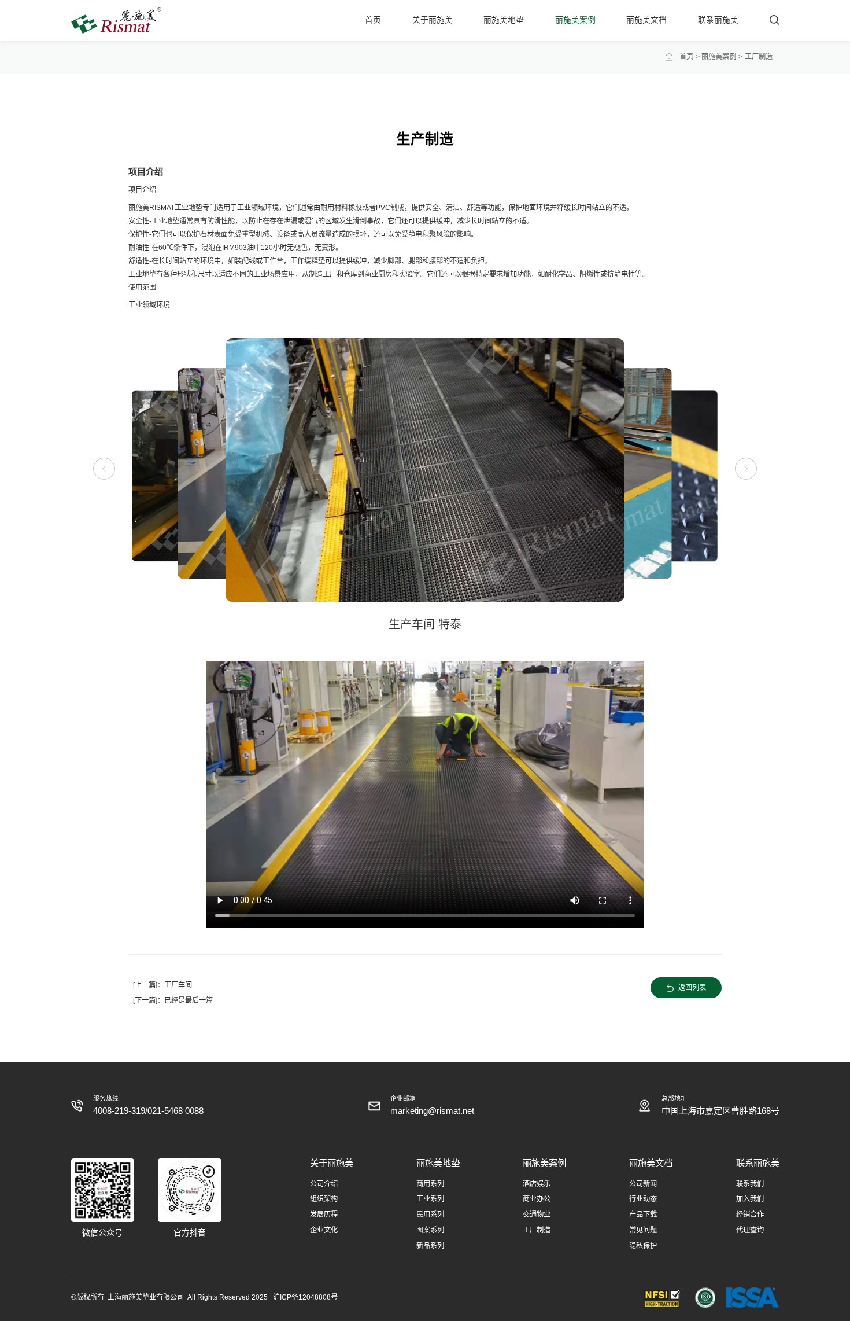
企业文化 (324, 1230)
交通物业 (536, 1214)
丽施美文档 (646, 20)
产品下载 (643, 1214)
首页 (373, 20)
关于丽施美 (432, 20)
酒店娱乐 (536, 1184)
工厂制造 (536, 1230)
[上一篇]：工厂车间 (162, 985)
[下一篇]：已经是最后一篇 (173, 1000)
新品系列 (430, 1246)
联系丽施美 (718, 20)
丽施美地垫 (503, 20)
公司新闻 (643, 1184)
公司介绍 (324, 1184)
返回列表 (692, 988)
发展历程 (324, 1214)
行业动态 (643, 1199)
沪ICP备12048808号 (305, 1297)
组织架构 (324, 1199)
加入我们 (750, 1199)
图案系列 (430, 1230)
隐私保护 (643, 1246)
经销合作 (750, 1214)
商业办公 (536, 1199)
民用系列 (430, 1214)
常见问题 (643, 1230)
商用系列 (430, 1184)
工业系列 (430, 1199)
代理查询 (750, 1230)
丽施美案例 (575, 20)
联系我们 (750, 1184)
